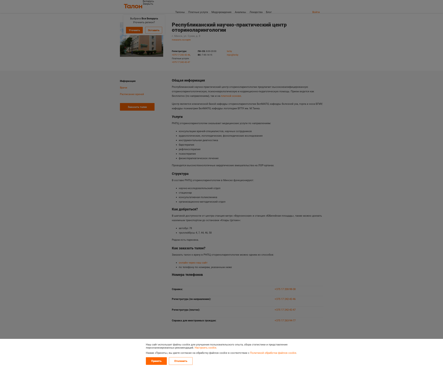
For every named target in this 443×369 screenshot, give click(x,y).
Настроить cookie (205, 347)
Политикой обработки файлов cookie (273, 352)
